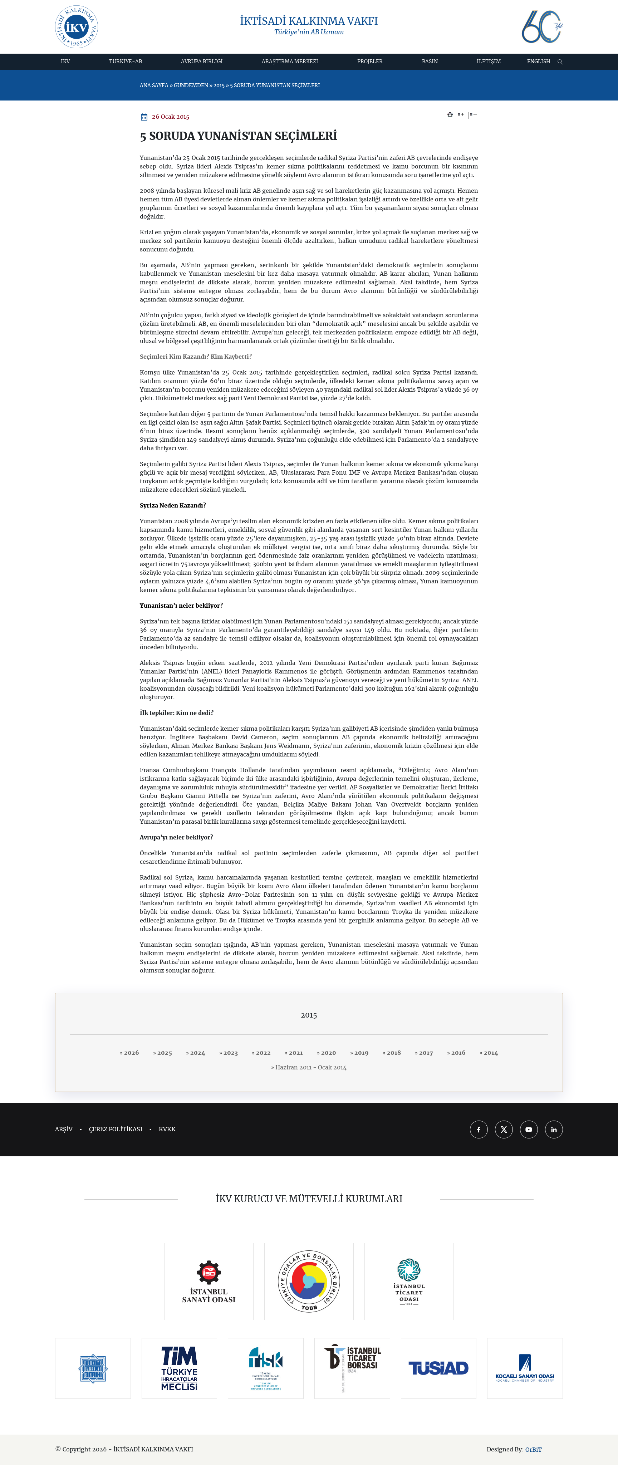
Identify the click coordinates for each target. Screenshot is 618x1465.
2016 (458, 1053)
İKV (65, 61)
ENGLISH (538, 61)
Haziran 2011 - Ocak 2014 (310, 1067)
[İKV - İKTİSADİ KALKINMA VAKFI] (76, 26)
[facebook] (479, 1129)
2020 (328, 1053)
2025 (164, 1053)
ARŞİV (64, 1129)
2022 (263, 1053)
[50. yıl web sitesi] (541, 27)
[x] (504, 1129)
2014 (490, 1053)
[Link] (209, 1281)
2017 (425, 1053)
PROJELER (370, 61)
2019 (361, 1053)
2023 (230, 1053)
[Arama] (560, 62)
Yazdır (450, 114)
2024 (197, 1053)
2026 (131, 1053)
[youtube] (529, 1129)
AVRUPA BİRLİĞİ (202, 61)
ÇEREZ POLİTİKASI (115, 1129)
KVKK (167, 1129)
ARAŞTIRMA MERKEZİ (290, 61)
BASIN (430, 61)
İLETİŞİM (489, 61)
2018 (393, 1053)
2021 (295, 1053)
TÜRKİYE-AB (125, 61)
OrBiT (533, 1450)
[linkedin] (554, 1129)
